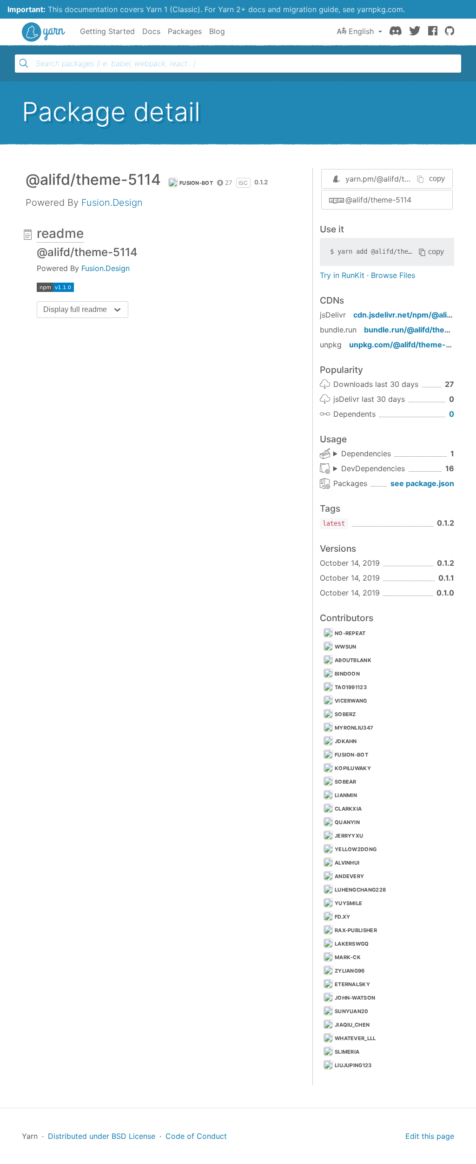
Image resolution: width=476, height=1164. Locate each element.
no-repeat (350, 633)
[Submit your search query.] (23, 63)
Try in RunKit (342, 275)
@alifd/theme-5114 (378, 199)
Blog (217, 31)
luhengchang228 (360, 890)
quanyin (347, 822)
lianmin (346, 795)
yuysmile (348, 903)
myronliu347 (354, 727)
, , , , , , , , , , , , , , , (369, 469)
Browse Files (393, 275)
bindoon (347, 673)
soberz (345, 714)
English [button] (361, 31)
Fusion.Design (112, 202)
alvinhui (347, 862)
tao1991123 (351, 687)
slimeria (347, 1052)
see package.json (422, 483)
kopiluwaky (353, 768)
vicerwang (351, 700)
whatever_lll (355, 1038)
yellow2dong (356, 849)
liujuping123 (353, 1065)
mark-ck (348, 957)
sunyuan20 (352, 1011)
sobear (346, 781)
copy (437, 179)
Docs (151, 31)
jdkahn (346, 741)
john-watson (355, 998)
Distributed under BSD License (101, 1136)
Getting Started (107, 31)
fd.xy (342, 917)
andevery (349, 876)
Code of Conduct (196, 1136)
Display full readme (75, 309)
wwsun (346, 646)
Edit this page (429, 1136)
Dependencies (366, 453)
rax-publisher (356, 930)
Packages (185, 31)
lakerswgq (352, 944)
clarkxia (348, 808)
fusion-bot (196, 183)
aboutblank (353, 660)
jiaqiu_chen (352, 1025)
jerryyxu (349, 835)
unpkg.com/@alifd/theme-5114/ (407, 344)
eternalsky (352, 984)
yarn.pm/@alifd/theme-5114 (394, 178)
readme (60, 233)
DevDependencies (373, 468)
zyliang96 (350, 971)
